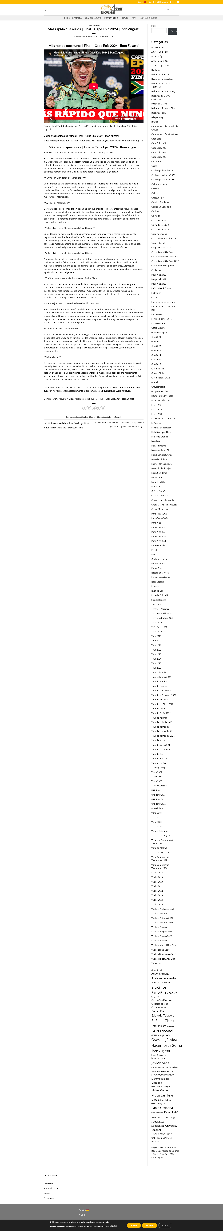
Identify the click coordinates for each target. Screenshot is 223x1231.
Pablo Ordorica (162, 1108)
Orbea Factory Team (159, 1103)
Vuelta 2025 (157, 904)
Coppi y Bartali (158, 243)
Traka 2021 (156, 772)
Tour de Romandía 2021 (163, 731)
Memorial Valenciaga (161, 463)
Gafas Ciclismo (158, 327)
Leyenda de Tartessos (162, 427)
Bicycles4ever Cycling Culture (116, 390)
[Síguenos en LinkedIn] (178, 2)
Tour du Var (157, 754)
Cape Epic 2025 (158, 152)
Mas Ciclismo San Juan (161, 1086)
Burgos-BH (155, 997)
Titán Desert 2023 (160, 631)
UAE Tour (156, 790)
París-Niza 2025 (158, 536)
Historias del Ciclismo (161, 400)
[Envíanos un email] (175, 2)
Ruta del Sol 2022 (159, 595)
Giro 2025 (156, 359)
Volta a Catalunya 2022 (162, 835)
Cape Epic (156, 138)
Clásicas (155, 211)
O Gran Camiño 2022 (161, 495)
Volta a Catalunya (159, 831)
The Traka (156, 604)
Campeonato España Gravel (164, 134)
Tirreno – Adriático (160, 609)
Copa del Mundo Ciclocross (164, 238)
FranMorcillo (172, 1026)
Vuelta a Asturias (159, 913)
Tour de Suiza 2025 (160, 749)
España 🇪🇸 (142, 2)
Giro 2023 (156, 350)
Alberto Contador (157, 970)
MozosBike (157, 1099)
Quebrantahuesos (160, 559)
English (151, 2)
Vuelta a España (159, 940)
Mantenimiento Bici (160, 450)
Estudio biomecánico (161, 318)
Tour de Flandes (159, 681)
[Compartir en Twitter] (89, 408)
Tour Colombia (158, 672)
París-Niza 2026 (158, 540)
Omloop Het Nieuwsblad (163, 500)
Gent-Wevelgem (159, 332)
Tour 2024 (156, 658)
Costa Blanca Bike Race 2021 (165, 256)
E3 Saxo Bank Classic (161, 288)
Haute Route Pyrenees (162, 395)
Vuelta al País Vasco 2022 (163, 954)
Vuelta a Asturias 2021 (162, 918)
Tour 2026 (156, 667)
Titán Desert (157, 622)
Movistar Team (163, 1095)
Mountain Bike (111, 18)
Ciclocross (156, 193)
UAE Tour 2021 (158, 794)
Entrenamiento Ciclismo (163, 302)
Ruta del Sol (157, 590)
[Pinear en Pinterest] (98, 408)
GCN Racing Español (161, 1035)
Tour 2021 (156, 645)
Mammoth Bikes (160, 1078)
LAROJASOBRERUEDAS (162, 1075)
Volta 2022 (156, 817)
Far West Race (158, 323)
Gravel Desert (158, 386)
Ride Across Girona (160, 577)
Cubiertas (156, 270)
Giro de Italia (157, 368)
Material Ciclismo (148, 18)
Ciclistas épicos (159, 1003)
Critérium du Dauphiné (162, 265)
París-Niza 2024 (158, 531)
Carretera (76, 18)
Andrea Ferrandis (163, 978)
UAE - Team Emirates (161, 1137)
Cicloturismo (157, 197)
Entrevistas (156, 314)
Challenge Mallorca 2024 (163, 179)
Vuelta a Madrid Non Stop (163, 945)
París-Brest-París (159, 518)
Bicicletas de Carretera (162, 79)
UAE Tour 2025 (158, 803)
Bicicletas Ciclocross (161, 74)
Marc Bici (156, 1083)
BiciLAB (156, 992)
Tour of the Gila (158, 763)
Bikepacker (170, 993)
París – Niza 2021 (159, 513)
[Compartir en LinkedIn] (103, 408)
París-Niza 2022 (158, 527)
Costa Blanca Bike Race (162, 252)
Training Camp (158, 767)
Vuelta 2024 (157, 899)
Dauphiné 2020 (158, 274)
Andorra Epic (157, 56)
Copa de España (159, 234)
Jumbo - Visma (172, 1067)
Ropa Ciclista (157, 581)
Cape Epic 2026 (158, 156)
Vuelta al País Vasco (161, 949)
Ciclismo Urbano (159, 184)
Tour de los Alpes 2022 (162, 704)
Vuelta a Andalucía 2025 (162, 909)
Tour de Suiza (158, 740)
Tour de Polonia (159, 717)
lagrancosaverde (162, 1071)
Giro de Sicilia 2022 (160, 377)
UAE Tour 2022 (158, 799)
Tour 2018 (156, 636)
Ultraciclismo (157, 808)
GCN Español (162, 1030)
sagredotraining (163, 1117)
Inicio (67, 18)
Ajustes (165, 1225)
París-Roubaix (158, 545)
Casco (154, 166)
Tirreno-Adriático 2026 (162, 618)
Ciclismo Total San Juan (161, 1000)
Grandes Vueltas (93, 18)
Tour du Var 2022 (159, 758)
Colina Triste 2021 (160, 220)
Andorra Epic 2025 (160, 61)
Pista (134, 18)
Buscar (154, 26)
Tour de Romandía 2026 (163, 735)
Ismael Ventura (158, 1058)
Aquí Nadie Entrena (161, 982)
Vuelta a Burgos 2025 (161, 936)
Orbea (168, 1100)
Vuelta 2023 (157, 895)
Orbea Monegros (159, 509)
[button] (162, 2)
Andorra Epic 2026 (160, 65)
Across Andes (158, 47)
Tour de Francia (159, 686)
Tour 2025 (156, 663)
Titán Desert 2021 (160, 627)
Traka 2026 (156, 781)
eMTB (154, 297)
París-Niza (156, 522)
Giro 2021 (156, 341)
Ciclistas (155, 188)
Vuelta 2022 (157, 890)
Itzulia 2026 (156, 414)
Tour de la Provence (161, 690)
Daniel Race (158, 1011)
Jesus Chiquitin (157, 1067)
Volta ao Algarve (159, 847)
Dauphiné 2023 (158, 283)
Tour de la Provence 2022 (163, 695)
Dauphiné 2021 (158, 279)
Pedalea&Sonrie (157, 1113)
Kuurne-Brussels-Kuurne (163, 418)
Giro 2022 (156, 346)
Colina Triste (157, 215)
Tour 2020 (156, 640)
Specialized (158, 1121)
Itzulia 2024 (156, 405)
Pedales (155, 550)
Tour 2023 (156, 654)
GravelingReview (164, 1039)
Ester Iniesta (158, 1026)
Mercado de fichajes (161, 468)
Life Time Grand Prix (161, 436)
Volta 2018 (156, 812)
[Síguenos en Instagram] (170, 2)
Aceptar (133, 1225)
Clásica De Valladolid (161, 206)
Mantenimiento (158, 445)
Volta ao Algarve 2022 (161, 852)
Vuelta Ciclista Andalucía (163, 958)
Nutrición (156, 486)
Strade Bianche (158, 599)
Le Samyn (156, 423)
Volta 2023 (156, 822)
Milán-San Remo (159, 472)
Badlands (155, 70)
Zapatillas (156, 963)
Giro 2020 (156, 337)
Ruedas (155, 586)
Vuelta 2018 (157, 872)
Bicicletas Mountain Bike (163, 108)
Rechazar (149, 1225)
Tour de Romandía (160, 726)
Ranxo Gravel (157, 568)
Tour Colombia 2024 (161, 677)
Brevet (154, 121)
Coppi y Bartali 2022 (161, 247)
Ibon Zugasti (137, 140)
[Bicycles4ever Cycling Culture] (111, 9)
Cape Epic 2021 (158, 143)
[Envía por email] (94, 408)
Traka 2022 (156, 776)
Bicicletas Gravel (159, 103)
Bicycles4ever (107, 36)
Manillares (156, 441)
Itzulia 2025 (156, 409)
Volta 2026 (156, 826)
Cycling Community (160, 1007)
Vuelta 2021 (157, 886)
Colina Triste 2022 (160, 225)
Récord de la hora (160, 572)
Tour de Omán (158, 708)
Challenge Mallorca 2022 (163, 175)
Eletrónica (156, 293)
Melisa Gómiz (159, 1090)
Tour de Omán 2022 (161, 713)
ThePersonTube (161, 1134)
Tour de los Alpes (159, 699)
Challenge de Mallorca (162, 170)
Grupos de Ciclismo (160, 391)
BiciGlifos (159, 987)
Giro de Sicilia (158, 373)
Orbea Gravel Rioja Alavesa (164, 504)
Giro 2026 (156, 364)
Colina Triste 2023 (160, 229)
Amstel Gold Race (159, 51)
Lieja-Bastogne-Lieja (161, 432)
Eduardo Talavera (162, 1015)
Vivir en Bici (155, 1141)
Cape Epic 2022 (158, 147)
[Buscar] (45, 9)
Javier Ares (160, 1062)
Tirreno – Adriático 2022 (163, 613)
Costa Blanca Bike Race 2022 (165, 261)
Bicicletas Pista (158, 112)
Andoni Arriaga (160, 973)
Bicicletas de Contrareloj (163, 91)
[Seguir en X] (173, 2)
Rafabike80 (171, 1112)
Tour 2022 (156, 649)
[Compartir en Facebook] (84, 408)
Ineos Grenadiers (158, 1055)
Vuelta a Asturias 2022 (162, 922)
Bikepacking (157, 117)
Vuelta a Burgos (159, 927)
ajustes (114, 1225)
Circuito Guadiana (160, 202)
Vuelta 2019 (157, 877)
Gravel (125, 18)
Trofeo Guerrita (159, 785)
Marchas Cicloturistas (161, 454)
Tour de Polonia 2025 (161, 722)
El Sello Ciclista (164, 1020)
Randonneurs (158, 563)
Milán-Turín (156, 477)
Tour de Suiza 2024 (160, 745)
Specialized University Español (164, 1127)
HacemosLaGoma (166, 1045)
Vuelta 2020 (157, 881)
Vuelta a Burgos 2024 (161, 931)
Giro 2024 (156, 355)
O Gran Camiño (158, 491)
